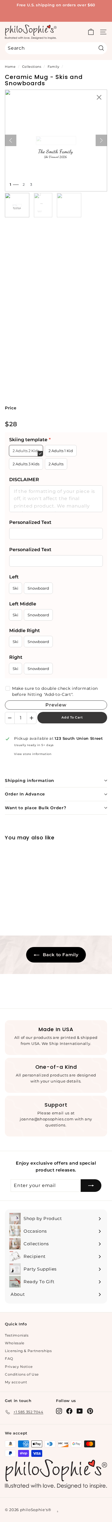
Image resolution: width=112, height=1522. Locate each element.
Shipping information (29, 780)
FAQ (9, 1358)
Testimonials (17, 1335)
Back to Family (60, 954)
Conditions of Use (22, 1374)
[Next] (101, 140)
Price (10, 407)
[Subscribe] (91, 1185)
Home (10, 67)
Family (53, 67)
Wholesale (14, 1343)
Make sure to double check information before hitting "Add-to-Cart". (55, 691)
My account (16, 1382)
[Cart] (91, 32)
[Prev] (10, 140)
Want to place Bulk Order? (35, 807)
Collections (31, 67)
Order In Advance (25, 794)
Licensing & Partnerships (28, 1351)
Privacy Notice (19, 1366)
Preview (56, 705)
